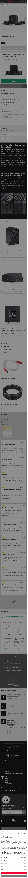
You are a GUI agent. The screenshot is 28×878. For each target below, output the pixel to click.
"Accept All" (6, 847)
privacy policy (11, 854)
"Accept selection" (20, 851)
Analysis (3, 860)
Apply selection (14, 876)
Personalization (4, 866)
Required (3, 857)
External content (4, 869)
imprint (18, 854)
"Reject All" (3, 842)
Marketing (3, 863)
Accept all (14, 873)
